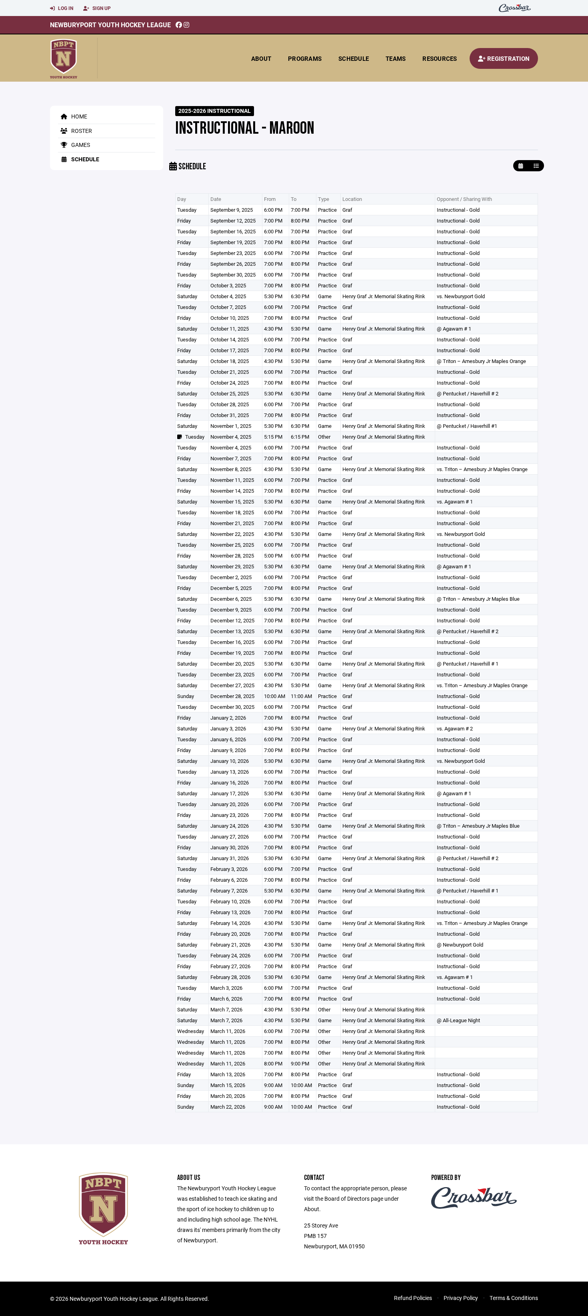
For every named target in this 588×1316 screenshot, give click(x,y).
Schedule (353, 58)
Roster (81, 130)
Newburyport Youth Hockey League (110, 24)
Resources (439, 58)
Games (80, 144)
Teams (396, 58)
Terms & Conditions (514, 1298)
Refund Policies (413, 1298)
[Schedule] (536, 166)
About (261, 58)
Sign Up (101, 8)
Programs (305, 58)
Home (78, 116)
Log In (65, 8)
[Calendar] (520, 166)
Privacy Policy (461, 1298)
